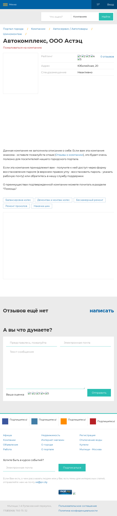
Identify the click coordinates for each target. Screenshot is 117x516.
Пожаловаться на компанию (22, 47)
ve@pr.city (41, 482)
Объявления (10, 444)
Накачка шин (42, 206)
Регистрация (87, 435)
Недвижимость (50, 435)
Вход (110, 4)
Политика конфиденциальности (78, 510)
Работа (7, 449)
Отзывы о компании (69, 154)
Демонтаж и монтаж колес (53, 199)
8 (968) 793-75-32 (17, 510)
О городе (47, 444)
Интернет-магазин (52, 440)
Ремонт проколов (16, 206)
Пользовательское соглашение (77, 505)
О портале (47, 449)
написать (102, 311)
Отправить (99, 392)
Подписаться (72, 467)
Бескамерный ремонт (89, 199)
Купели (84, 444)
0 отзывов (107, 56)
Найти (106, 16)
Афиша (7, 435)
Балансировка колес (18, 199)
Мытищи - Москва (90, 449)
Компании (9, 440)
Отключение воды (91, 440)
